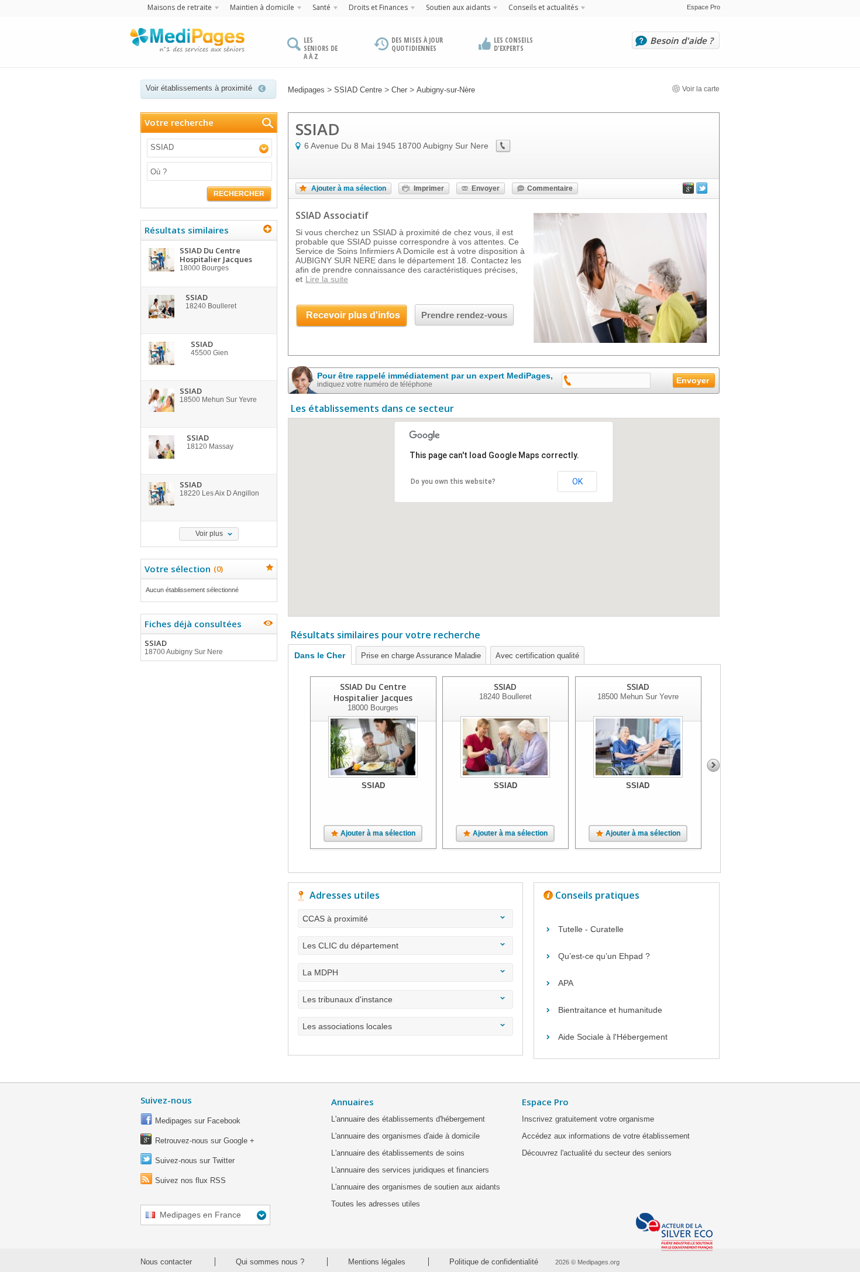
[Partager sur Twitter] (702, 190)
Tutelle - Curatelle (591, 929)
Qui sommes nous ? (270, 1261)
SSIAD (184, 647)
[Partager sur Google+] (688, 190)
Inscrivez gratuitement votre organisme (588, 1119)
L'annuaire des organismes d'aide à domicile (405, 1136)
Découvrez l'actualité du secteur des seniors (597, 1153)
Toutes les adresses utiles (375, 1203)
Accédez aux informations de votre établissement (606, 1136)
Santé (321, 7)
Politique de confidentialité (493, 1261)
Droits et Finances (378, 7)
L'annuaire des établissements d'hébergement (408, 1119)
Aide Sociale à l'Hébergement (613, 1036)
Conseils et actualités (543, 7)
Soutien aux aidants (458, 7)
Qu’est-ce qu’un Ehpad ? (604, 956)
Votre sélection (182, 569)
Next (713, 765)
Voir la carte (700, 89)
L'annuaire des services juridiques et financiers (410, 1170)
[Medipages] (186, 42)
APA (565, 983)
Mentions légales (376, 1261)
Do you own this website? (453, 481)
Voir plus (209, 534)
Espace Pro (703, 7)
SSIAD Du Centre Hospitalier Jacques (372, 692)
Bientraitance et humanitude (610, 1010)
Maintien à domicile (262, 7)
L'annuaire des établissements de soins (398, 1153)
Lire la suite (326, 279)
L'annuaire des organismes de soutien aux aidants (415, 1186)
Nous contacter (166, 1261)
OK (577, 481)
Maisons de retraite (179, 7)
